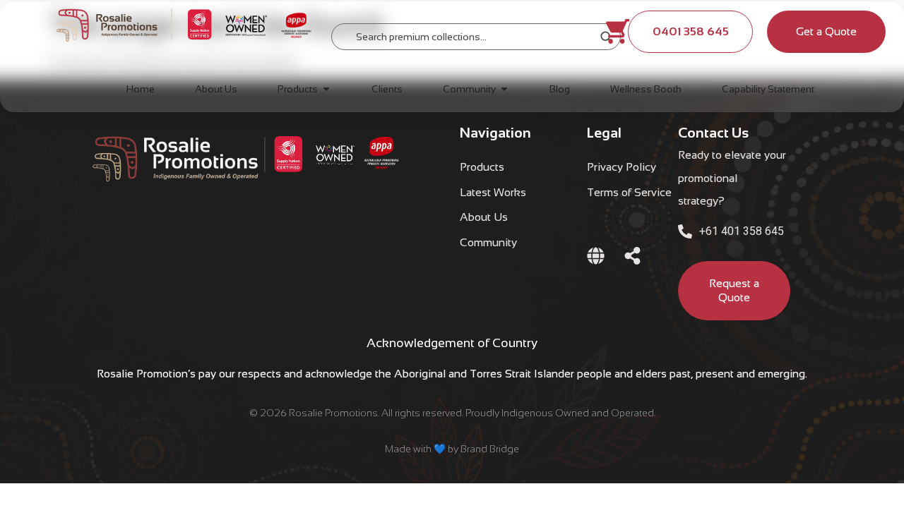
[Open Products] (326, 89)
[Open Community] (504, 89)
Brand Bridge (489, 448)
